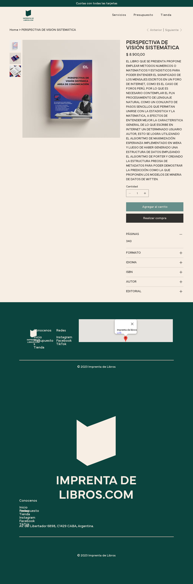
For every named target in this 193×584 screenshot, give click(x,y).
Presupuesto (29, 511)
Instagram (27, 517)
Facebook (27, 521)
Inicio (23, 507)
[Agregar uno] (145, 193)
